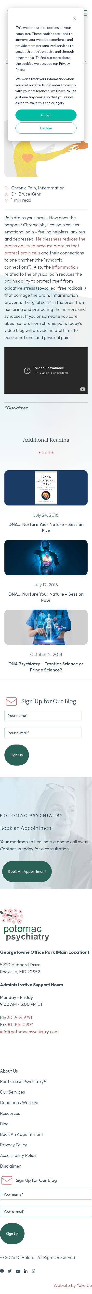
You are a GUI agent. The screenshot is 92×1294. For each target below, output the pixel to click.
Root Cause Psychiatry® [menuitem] (23, 1081)
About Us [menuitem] (9, 1071)
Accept (46, 115)
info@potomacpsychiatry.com (29, 1031)
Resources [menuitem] (10, 1113)
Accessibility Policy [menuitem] (18, 1155)
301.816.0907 (20, 1024)
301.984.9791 (19, 1017)
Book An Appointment (27, 871)
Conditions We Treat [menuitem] (20, 1102)
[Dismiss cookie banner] (75, 18)
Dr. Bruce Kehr (25, 194)
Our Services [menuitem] (12, 1092)
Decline (46, 128)
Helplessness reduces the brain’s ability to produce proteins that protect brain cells (44, 246)
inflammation (51, 188)
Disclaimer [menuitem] (10, 1166)
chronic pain (23, 188)
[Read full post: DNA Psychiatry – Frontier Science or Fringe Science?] (46, 647)
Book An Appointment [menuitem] (21, 1134)
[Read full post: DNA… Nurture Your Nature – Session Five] (46, 508)
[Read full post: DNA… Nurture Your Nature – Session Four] (46, 578)
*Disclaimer (15, 408)
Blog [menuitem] (4, 1124)
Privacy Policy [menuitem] (13, 1145)
